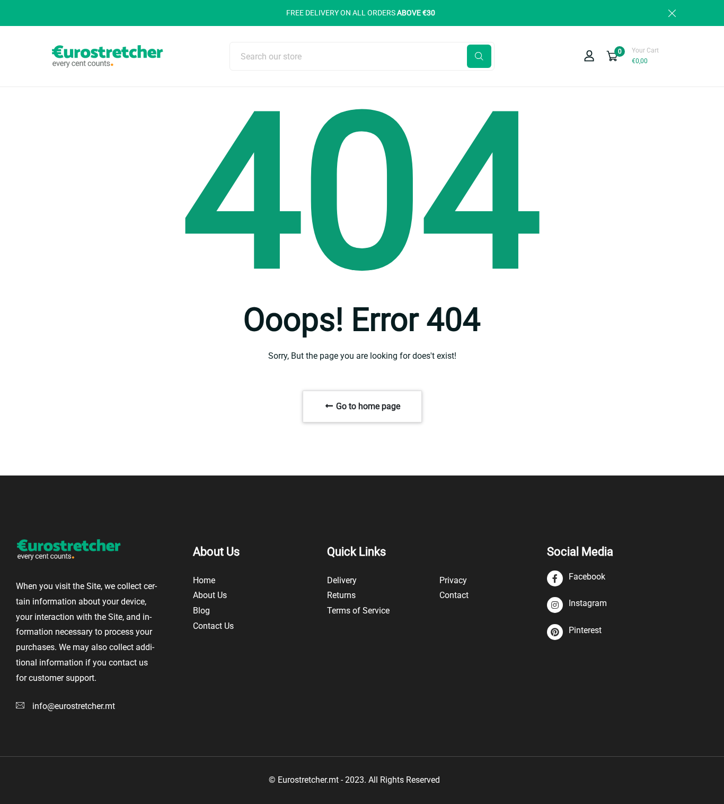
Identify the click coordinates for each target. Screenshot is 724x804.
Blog (201, 611)
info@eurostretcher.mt (73, 706)
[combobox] (362, 56)
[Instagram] (577, 605)
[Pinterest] (574, 632)
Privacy (453, 580)
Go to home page (367, 406)
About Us (210, 595)
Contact (454, 595)
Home (204, 580)
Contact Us (213, 626)
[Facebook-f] (576, 579)
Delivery (342, 580)
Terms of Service (358, 611)
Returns (341, 595)
